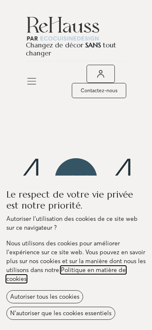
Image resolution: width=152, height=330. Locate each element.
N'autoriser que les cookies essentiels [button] (60, 313)
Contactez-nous (99, 90)
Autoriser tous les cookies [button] (44, 296)
